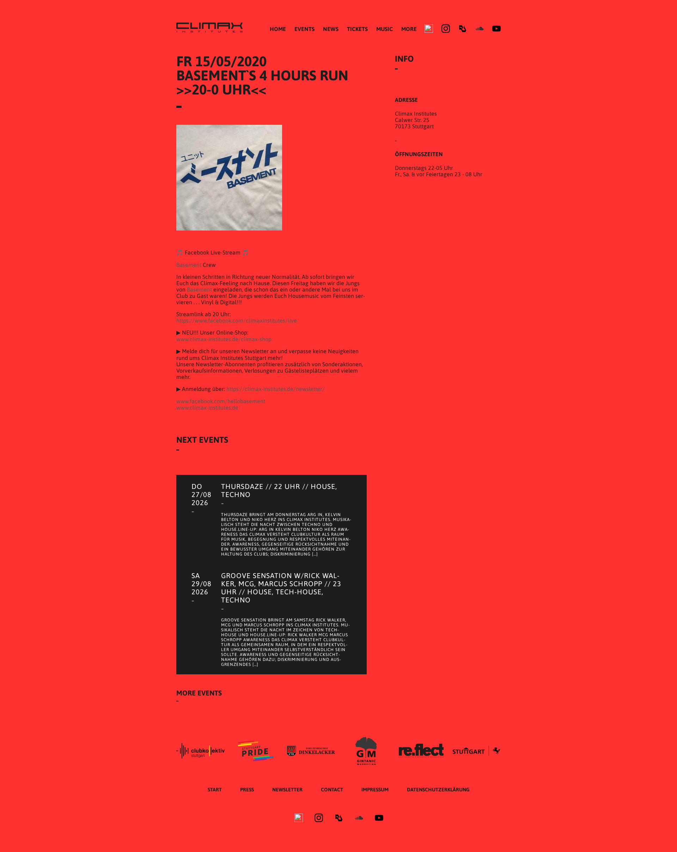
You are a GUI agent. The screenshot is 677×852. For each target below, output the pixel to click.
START (215, 789)
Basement (188, 265)
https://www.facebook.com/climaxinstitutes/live (236, 320)
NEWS (330, 29)
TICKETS (357, 29)
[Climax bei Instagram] (445, 29)
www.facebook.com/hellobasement (220, 401)
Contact (332, 789)
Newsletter (287, 789)
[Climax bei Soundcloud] (479, 29)
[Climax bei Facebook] (429, 29)
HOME (278, 29)
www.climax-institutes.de (207, 407)
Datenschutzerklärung (438, 789)
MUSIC (384, 29)
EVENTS (304, 29)
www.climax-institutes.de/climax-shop (224, 339)
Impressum (375, 789)
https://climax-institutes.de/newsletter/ (275, 389)
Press (247, 789)
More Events (199, 693)
